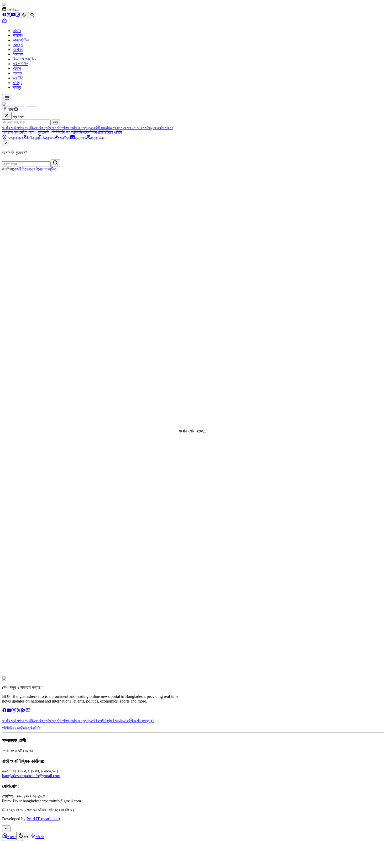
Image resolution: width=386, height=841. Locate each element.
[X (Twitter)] (9, 15)
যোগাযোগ (29, 132)
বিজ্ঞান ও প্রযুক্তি (24, 59)
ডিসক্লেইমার (88, 132)
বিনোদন (18, 49)
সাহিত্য (17, 82)
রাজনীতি (19, 169)
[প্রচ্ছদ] (4, 21)
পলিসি (6, 728)
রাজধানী (159, 127)
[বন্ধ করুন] (7, 116)
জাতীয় (17, 30)
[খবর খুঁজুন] (32, 15)
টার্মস (38, 728)
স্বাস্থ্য (17, 87)
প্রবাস (17, 68)
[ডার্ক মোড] (24, 15)
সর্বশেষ (168, 127)
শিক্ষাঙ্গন (18, 54)
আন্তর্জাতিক (21, 40)
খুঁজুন (55, 122)
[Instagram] (17, 15)
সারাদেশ (18, 35)
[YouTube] (13, 15)
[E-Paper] (28, 711)
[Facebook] (4, 15)
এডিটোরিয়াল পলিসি (109, 132)
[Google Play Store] (23, 711)
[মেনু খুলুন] (7, 98)
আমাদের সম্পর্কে (12, 132)
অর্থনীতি (18, 78)
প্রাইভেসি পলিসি (47, 132)
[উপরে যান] (6, 828)
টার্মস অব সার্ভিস (68, 132)
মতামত (17, 73)
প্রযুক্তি (50, 169)
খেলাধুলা (18, 45)
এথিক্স (31, 728)
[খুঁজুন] (55, 163)
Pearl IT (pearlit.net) (43, 819)
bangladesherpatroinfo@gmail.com (31, 775)
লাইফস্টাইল (20, 63)
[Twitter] (18, 711)
